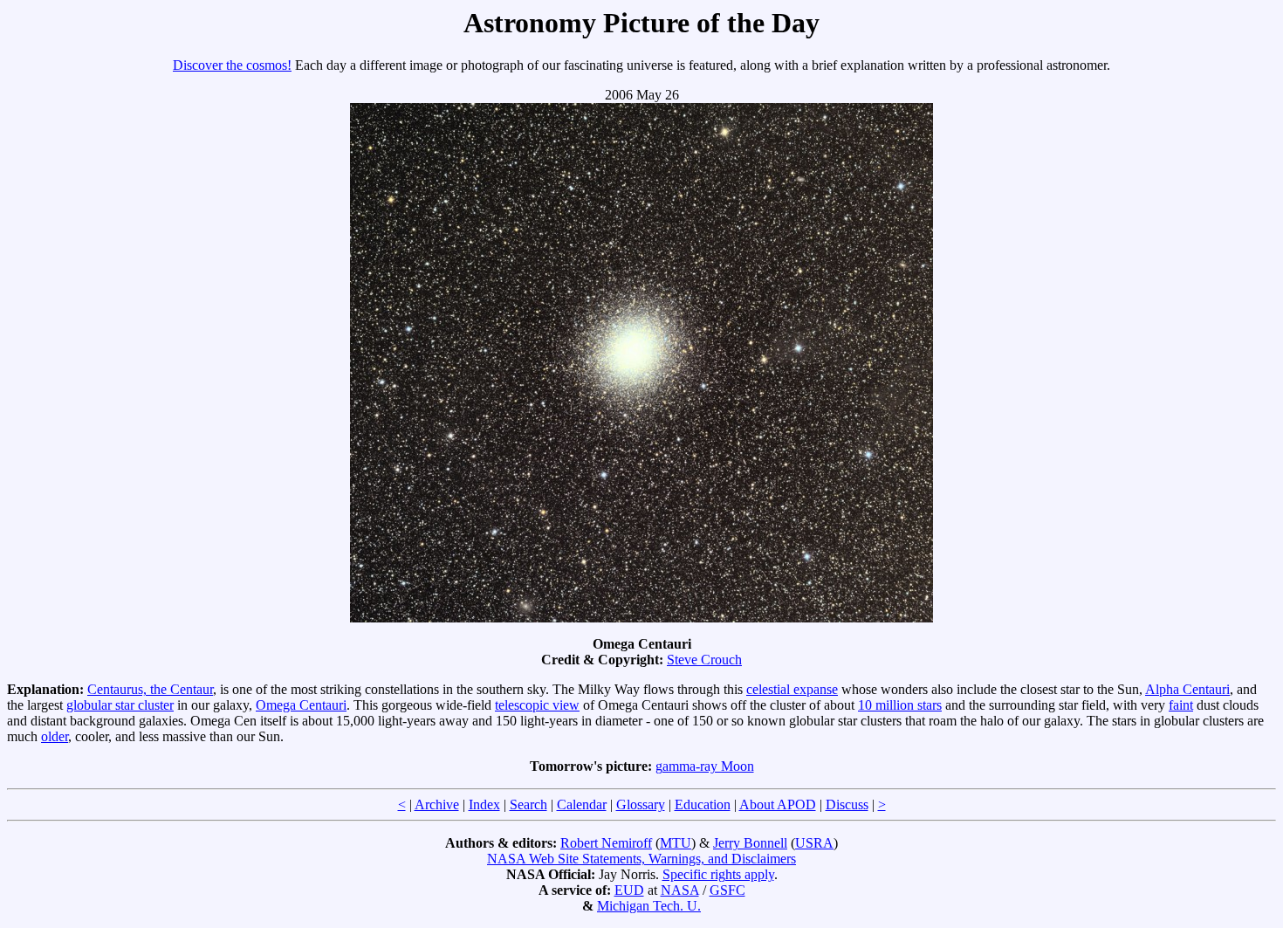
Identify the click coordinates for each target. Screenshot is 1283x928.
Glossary (640, 804)
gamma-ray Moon (704, 766)
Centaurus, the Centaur (150, 689)
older (54, 736)
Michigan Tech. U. (649, 905)
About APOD (777, 804)
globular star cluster (120, 705)
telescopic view (537, 705)
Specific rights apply (718, 874)
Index (484, 804)
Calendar (582, 804)
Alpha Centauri (1187, 689)
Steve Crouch (704, 659)
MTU (675, 842)
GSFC (727, 890)
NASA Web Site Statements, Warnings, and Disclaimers (641, 858)
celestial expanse (792, 689)
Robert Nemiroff (606, 842)
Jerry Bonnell (750, 842)
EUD (629, 890)
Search (528, 804)
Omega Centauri (301, 705)
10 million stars (900, 705)
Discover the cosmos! (232, 65)
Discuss (847, 804)
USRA (814, 842)
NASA (680, 890)
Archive (437, 804)
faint (1181, 705)
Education (703, 804)
